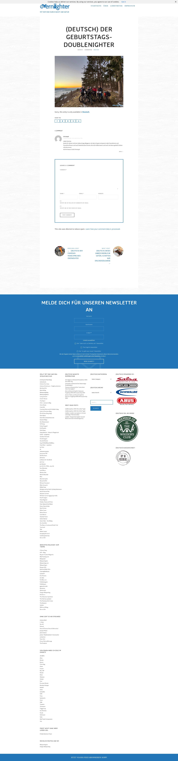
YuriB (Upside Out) (44, 535)
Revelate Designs (44, 685)
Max (41, 476)
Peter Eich (42, 639)
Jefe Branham (43, 455)
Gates (41, 666)
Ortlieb (41, 679)
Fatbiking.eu (43, 584)
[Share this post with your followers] (62, 121)
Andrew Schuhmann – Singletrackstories (50, 386)
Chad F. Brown (43, 398)
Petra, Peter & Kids (45, 506)
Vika (41, 529)
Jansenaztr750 (43, 453)
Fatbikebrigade (44, 582)
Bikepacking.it (43, 565)
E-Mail (89, 333)
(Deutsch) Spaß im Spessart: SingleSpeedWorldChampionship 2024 (75, 391)
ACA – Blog (43, 552)
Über (105, 6)
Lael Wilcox (43, 470)
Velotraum (42, 715)
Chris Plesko (43, 405)
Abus (41, 658)
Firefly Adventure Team (46, 734)
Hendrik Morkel (44, 441)
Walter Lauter (43, 531)
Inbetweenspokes (44, 451)
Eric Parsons (43, 575)
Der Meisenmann (44, 422)
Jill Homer (42, 457)
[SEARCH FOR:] (101, 402)
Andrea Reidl (43, 620)
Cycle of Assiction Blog (45, 411)
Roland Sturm (43, 512)
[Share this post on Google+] (73, 121)
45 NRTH (42, 656)
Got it (123, 2)
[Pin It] (67, 121)
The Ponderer (43, 643)
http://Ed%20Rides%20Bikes (47, 443)
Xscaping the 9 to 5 (45, 533)
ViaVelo (42, 605)
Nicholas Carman (44, 493)
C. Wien (42, 622)
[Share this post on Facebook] (57, 121)
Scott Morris (43, 514)
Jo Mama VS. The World (46, 460)
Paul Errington (43, 497)
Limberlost (42, 637)
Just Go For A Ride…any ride (47, 466)
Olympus (42, 677)
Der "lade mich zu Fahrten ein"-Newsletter (90, 343)
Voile (41, 717)
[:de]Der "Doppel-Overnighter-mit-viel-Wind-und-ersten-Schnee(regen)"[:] (75, 417)
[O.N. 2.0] (55, 6)
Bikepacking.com (44, 563)
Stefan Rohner (43, 519)
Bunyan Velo (43, 567)
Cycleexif (42, 573)
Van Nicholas (43, 710)
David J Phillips (43, 420)
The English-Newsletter (90, 347)
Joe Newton (43, 464)
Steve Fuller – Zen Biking (46, 521)
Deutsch (85, 112)
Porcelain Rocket (44, 683)
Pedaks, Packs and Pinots (46, 502)
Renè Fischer (43, 508)
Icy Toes (42, 447)
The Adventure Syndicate (46, 597)
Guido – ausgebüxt (44, 434)
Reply (120, 151)
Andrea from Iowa (44, 384)
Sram (41, 700)
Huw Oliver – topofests (45, 445)
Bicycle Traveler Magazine (46, 554)
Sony (41, 696)
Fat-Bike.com (43, 580)
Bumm (41, 662)
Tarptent (42, 704)
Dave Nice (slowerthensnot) (47, 417)
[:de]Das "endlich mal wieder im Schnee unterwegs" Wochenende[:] (75, 413)
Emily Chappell (43, 426)
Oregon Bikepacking (45, 592)
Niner (41, 675)
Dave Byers (43, 415)
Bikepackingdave (44, 394)
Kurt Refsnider (43, 468)
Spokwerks (42, 698)
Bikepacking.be (44, 561)
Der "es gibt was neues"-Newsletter (90, 351)
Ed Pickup (42, 424)
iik (40, 449)
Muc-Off (42, 670)
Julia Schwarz (43, 632)
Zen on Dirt (43, 537)
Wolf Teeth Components (46, 719)
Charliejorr (42, 401)
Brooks (41, 660)
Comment (63, 169)
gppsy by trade (43, 586)
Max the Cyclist (44, 479)
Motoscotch (43, 590)
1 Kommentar (88, 49)
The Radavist (43, 603)
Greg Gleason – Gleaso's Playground (49, 432)
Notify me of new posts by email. (71, 208)
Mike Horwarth (44, 485)
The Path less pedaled (45, 599)
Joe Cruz (42, 462)
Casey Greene (43, 396)
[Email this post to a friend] (78, 121)
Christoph (66, 136)
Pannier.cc (42, 594)
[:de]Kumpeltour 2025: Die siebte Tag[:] (75, 409)
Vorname (89, 316)
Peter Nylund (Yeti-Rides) (46, 504)
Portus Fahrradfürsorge (46, 641)
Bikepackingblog (44, 392)
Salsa (41, 689)
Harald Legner (43, 439)
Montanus (42, 588)
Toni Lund (42, 527)
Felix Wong (42, 430)
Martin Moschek (44, 474)
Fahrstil (42, 626)
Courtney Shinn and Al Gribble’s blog (49, 409)
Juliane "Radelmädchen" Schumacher (49, 635)
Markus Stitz (43, 472)
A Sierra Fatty (43, 550)
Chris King (42, 664)
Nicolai (41, 672)
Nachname (89, 324)
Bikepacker (43, 559)
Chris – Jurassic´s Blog (45, 403)
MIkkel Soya (43, 487)
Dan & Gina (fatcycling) (46, 413)
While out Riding (44, 607)
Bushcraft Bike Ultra (45, 569)
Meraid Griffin (43, 481)
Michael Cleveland (44, 483)
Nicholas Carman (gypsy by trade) (48, 495)
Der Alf (41, 624)
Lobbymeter (116, 6)
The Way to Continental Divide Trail (49, 525)
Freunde (96, 49)
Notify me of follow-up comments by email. (74, 202)
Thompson (42, 706)
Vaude (41, 713)
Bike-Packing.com (44, 557)
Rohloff (41, 687)
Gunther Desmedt (44, 436)
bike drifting (43, 390)
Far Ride (42, 578)
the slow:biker (43, 523)
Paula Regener (43, 500)
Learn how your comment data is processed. (103, 229)
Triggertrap (43, 708)
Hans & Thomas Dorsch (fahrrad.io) (49, 628)
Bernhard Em (43, 388)
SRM (41, 702)
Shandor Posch (44, 516)
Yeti (41, 721)
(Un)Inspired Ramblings (46, 380)
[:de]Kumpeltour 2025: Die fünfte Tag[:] (75, 411)
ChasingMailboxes (44, 571)
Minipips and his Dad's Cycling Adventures (51, 489)
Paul (41, 681)
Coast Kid (42, 407)
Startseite (96, 6)
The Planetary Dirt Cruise (46, 601)
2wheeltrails (43, 382)
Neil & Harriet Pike (44, 491)
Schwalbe (42, 692)
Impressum (130, 6)
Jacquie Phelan (43, 630)
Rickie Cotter (43, 510)
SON (41, 694)
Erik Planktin (43, 428)
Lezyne (41, 668)
